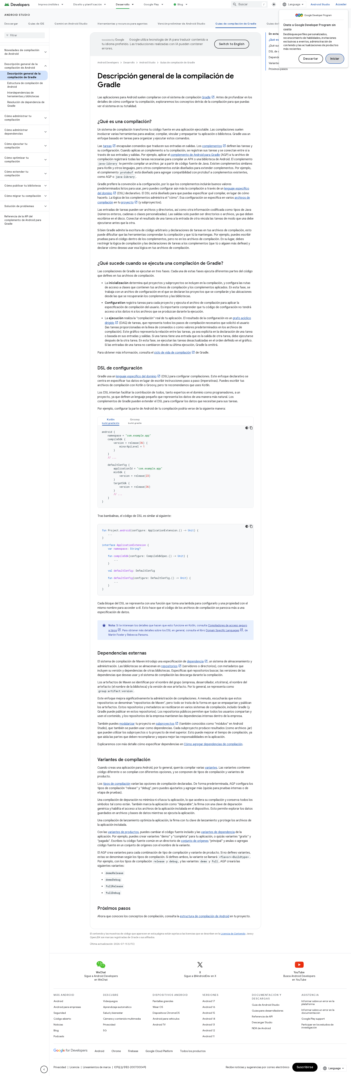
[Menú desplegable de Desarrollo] (134, 4)
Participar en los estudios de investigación (317, 1026)
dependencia (195, 661)
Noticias (58, 1024)
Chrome (116, 1051)
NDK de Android (261, 1028)
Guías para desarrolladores (267, 1010)
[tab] (111, 421)
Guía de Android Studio (265, 1004)
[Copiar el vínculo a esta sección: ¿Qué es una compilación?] (155, 122)
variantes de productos (123, 832)
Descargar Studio (262, 1022)
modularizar (127, 724)
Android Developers (108, 62)
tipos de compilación (116, 784)
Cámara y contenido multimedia (122, 1018)
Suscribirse (305, 1067)
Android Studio (320, 4)
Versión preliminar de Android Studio (181, 23)
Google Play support (313, 1018)
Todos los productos (192, 1051)
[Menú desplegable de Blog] (188, 4)
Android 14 (208, 1018)
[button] (21, 52)
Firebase (133, 1051)
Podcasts (59, 1036)
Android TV (159, 1024)
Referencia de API (262, 1016)
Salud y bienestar (113, 1012)
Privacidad (109, 1024)
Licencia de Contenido (233, 933)
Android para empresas (67, 1007)
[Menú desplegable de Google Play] (164, 4)
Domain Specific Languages (222, 630)
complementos (212, 146)
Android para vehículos (166, 1018)
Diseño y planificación (87, 4)
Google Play (151, 4)
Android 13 (208, 1024)
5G (105, 1030)
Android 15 (208, 1012)
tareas (107, 146)
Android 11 (208, 1036)
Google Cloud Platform (159, 1051)
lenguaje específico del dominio (136, 376)
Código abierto (62, 1018)
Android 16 (208, 1007)
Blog (180, 4)
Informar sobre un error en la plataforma (317, 1002)
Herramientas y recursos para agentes (123, 23)
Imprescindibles (48, 4)
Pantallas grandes (163, 1001)
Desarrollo (122, 4)
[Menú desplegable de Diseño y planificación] (107, 4)
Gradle (206, 97)
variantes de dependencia (218, 832)
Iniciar (334, 59)
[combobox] (249, 4)
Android (58, 1001)
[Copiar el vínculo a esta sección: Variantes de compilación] (154, 760)
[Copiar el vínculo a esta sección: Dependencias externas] (150, 653)
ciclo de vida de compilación (172, 352)
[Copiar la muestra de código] (251, 428)
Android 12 (208, 1030)
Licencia (74, 1067)
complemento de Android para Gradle (195, 155)
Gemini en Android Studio (70, 23)
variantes (211, 768)
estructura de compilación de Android (204, 916)
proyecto (127, 202)
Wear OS (158, 1007)
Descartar (310, 59)
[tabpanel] (175, 467)
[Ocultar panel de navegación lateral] (44, 1069)
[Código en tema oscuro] (247, 428)
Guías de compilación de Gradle (235, 23)
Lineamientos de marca (97, 1067)
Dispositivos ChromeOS (166, 1012)
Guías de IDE (36, 23)
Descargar (11, 23)
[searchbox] (24, 35)
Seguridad (60, 1012)
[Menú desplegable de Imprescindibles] (64, 4)
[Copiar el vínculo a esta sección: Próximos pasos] (134, 908)
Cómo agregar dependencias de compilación (213, 744)
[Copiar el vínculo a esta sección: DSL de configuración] (146, 368)
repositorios (169, 666)
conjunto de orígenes (195, 841)
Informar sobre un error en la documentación (317, 1011)
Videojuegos (110, 1001)
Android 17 (208, 1001)
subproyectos (165, 724)
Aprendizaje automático (117, 1007)
